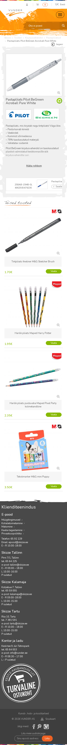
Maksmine (6, 526)
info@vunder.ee (18, 653)
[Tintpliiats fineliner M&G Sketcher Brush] (58, 253)
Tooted (18, 37)
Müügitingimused (10, 520)
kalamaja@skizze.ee (21, 594)
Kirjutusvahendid (34, 37)
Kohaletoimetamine (12, 523)
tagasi (59, 44)
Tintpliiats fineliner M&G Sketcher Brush (33, 261)
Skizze (7, 37)
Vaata (54, 271)
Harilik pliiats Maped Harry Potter (33, 333)
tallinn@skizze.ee (19, 565)
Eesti (62, 4)
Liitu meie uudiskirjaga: (33, 733)
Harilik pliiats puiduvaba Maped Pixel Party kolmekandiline (33, 405)
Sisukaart (50, 719)
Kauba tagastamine (11, 530)
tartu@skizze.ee (18, 623)
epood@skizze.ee (18, 542)
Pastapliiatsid (53, 37)
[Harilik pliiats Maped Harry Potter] (58, 324)
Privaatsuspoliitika (11, 533)
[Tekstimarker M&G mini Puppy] (58, 468)
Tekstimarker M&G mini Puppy (33, 476)
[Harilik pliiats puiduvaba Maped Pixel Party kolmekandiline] (58, 396)
